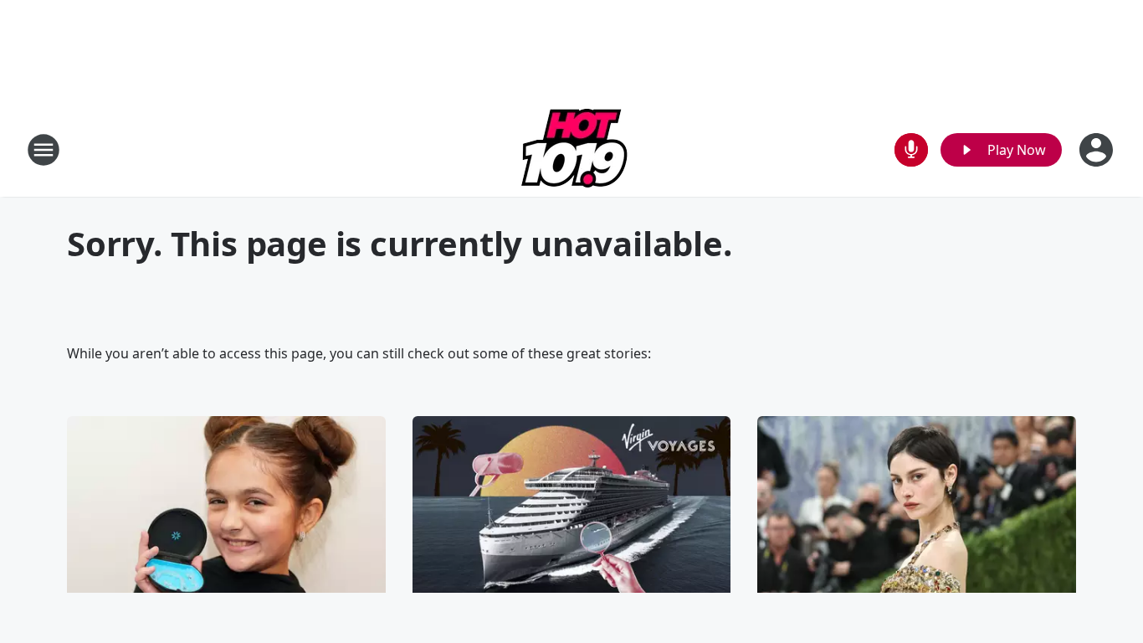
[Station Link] (571, 149)
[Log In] (1097, 150)
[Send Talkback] (911, 150)
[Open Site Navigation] (43, 150)
